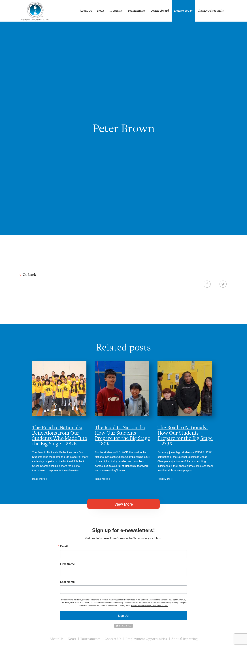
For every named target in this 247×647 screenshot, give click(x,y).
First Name (67, 564)
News (101, 11)
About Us (86, 11)
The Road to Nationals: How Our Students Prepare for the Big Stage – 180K (122, 435)
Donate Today (183, 11)
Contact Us (113, 638)
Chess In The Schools (35, 11)
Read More (38, 478)
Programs (116, 11)
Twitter (223, 284)
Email (64, 546)
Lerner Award (160, 11)
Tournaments (137, 11)
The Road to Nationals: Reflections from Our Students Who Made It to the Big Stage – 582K (59, 435)
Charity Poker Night (211, 11)
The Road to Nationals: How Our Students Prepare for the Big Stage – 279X (185, 435)
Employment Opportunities (146, 638)
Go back (29, 274)
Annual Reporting (184, 638)
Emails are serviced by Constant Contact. (149, 605)
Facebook (207, 284)
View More (123, 504)
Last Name (67, 581)
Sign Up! (123, 615)
